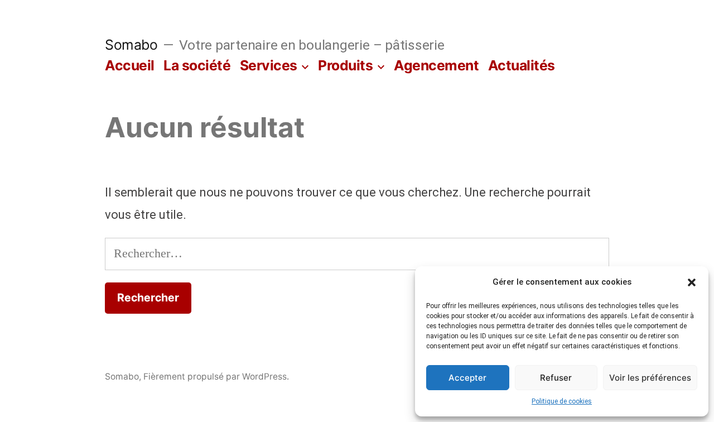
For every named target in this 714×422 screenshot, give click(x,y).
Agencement (436, 65)
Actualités (521, 65)
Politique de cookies (562, 401)
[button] (691, 282)
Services (268, 65)
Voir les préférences (650, 377)
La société (196, 65)
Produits (345, 65)
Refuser (556, 377)
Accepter (467, 377)
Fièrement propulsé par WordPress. (216, 376)
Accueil (130, 65)
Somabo (131, 44)
